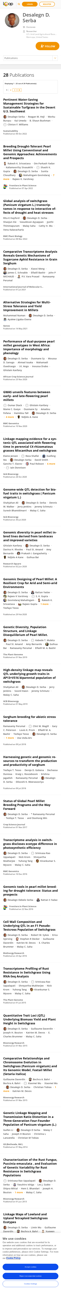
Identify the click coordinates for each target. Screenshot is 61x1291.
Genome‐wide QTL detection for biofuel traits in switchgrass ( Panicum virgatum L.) (29, 493)
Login (30, 4)
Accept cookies (30, 1267)
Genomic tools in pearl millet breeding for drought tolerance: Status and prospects (30, 890)
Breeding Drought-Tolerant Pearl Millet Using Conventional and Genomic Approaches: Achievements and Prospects (30, 152)
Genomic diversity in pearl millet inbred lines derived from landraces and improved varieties (30, 536)
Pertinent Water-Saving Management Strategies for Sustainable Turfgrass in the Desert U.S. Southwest (29, 105)
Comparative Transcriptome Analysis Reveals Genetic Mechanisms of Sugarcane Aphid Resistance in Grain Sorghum (30, 257)
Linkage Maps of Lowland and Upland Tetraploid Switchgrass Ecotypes (25, 1218)
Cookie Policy (13, 1258)
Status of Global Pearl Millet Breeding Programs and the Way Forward (26, 805)
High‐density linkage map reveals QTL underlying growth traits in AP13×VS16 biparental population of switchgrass (29, 675)
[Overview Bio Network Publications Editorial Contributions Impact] (30, 58)
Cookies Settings (30, 1284)
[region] (30, 1262)
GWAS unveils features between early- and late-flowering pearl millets (26, 396)
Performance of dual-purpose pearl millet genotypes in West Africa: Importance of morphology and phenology (29, 347)
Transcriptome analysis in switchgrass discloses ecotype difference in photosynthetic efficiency (30, 844)
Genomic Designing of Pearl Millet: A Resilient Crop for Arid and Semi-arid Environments (30, 583)
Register (47, 4)
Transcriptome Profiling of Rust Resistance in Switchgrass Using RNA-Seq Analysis (26, 972)
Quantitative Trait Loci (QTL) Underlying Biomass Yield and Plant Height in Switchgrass (29, 1019)
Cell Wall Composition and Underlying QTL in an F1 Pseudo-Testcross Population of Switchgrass (29, 925)
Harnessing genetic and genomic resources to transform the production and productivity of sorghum (30, 761)
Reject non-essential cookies (30, 1276)
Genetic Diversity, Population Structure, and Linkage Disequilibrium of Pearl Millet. (25, 631)
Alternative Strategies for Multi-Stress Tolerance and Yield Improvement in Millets (27, 306)
